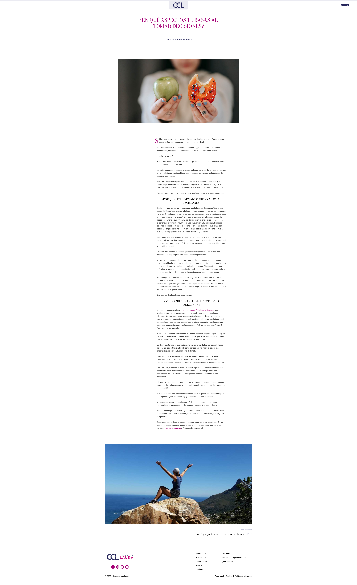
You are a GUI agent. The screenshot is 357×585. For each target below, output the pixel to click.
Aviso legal (219, 576)
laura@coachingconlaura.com (234, 558)
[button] (106, 489)
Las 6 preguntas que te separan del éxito (220, 534)
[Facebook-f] (113, 567)
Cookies (229, 576)
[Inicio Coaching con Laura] (178, 5)
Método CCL (201, 558)
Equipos (199, 569)
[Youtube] (127, 567)
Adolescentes (201, 561)
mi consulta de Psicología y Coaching (198, 310)
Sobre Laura (201, 554)
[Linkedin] (122, 567)
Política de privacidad (243, 576)
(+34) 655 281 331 (229, 561)
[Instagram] (117, 567)
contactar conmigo (173, 428)
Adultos (199, 565)
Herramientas (185, 40)
